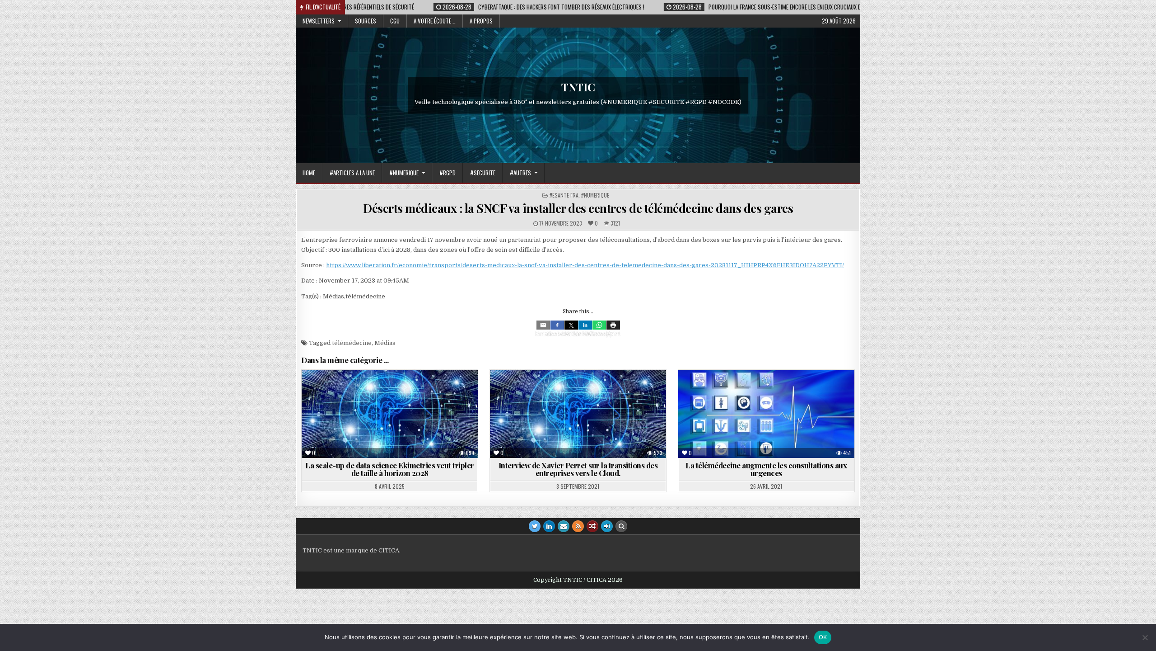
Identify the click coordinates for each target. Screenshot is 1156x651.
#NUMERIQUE (404, 172)
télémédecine (352, 343)
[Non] (1144, 637)
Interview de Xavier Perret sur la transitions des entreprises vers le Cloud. (578, 469)
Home (309, 172)
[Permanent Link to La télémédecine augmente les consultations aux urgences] (766, 414)
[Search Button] (621, 526)
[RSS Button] (578, 526)
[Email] (543, 325)
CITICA (388, 550)
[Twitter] (571, 325)
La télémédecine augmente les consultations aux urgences (766, 469)
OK (823, 637)
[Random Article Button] (592, 526)
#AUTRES (520, 172)
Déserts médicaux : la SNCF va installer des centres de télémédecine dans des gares (578, 208)
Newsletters (319, 20)
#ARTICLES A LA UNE (352, 172)
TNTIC (578, 87)
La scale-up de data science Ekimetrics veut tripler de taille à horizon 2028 (389, 469)
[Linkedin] (585, 325)
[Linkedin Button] (549, 526)
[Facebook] (557, 325)
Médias (385, 343)
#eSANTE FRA (564, 195)
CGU (395, 20)
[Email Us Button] (563, 526)
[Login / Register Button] (607, 526)
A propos (481, 20)
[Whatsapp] (599, 325)
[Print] (613, 325)
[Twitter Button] (535, 526)
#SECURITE (482, 172)
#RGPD (447, 172)
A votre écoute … (435, 20)
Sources (365, 20)
